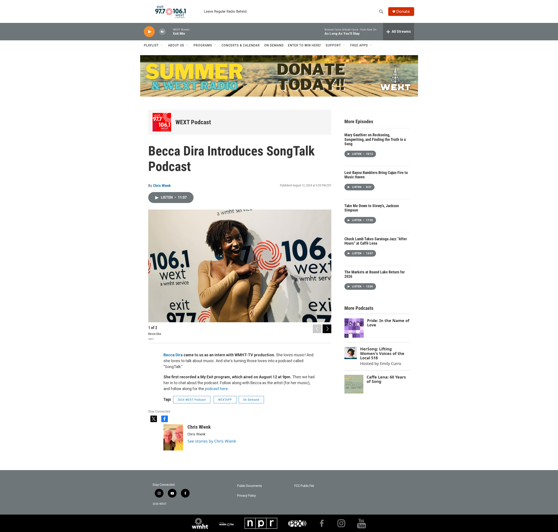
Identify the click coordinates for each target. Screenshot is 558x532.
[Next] (327, 328)
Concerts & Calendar (240, 45)
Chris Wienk (162, 185)
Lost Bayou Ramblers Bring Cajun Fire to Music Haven (376, 174)
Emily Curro (390, 363)
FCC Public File (304, 486)
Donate (403, 11)
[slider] (169, 31)
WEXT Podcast (193, 122)
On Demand (274, 45)
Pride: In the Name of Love (388, 323)
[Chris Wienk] (173, 437)
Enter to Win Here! (304, 45)
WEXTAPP (225, 399)
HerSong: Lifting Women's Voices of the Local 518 (382, 353)
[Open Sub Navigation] (162, 45)
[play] (149, 31)
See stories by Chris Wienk (211, 441)
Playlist (151, 45)
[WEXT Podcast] (162, 122)
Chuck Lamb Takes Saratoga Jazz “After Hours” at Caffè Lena (375, 241)
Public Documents (249, 486)
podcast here (216, 388)
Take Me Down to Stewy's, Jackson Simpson (371, 208)
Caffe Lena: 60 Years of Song (386, 379)
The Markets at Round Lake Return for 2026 (374, 274)
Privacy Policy (246, 495)
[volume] (162, 32)
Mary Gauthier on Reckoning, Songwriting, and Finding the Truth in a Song (375, 139)
